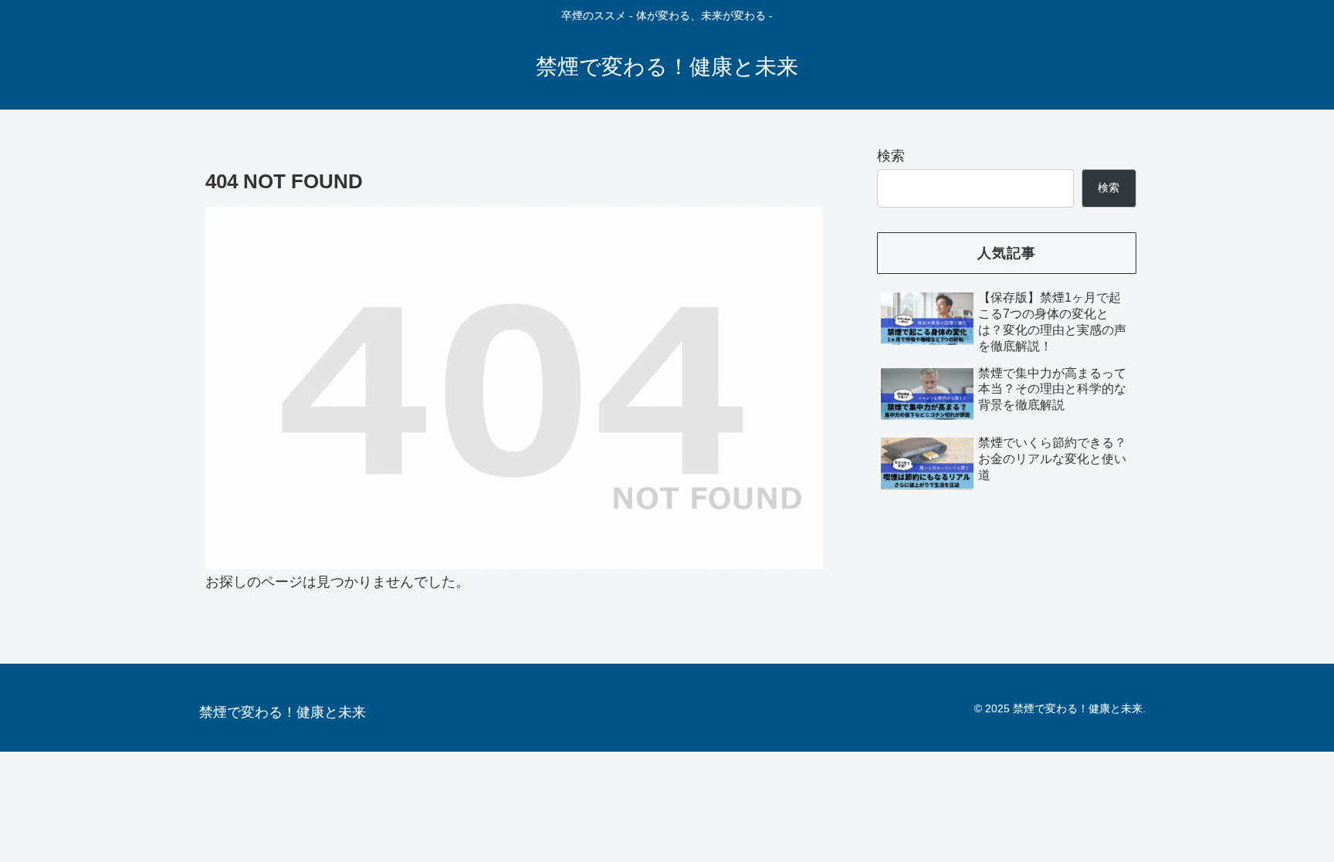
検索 (891, 156)
